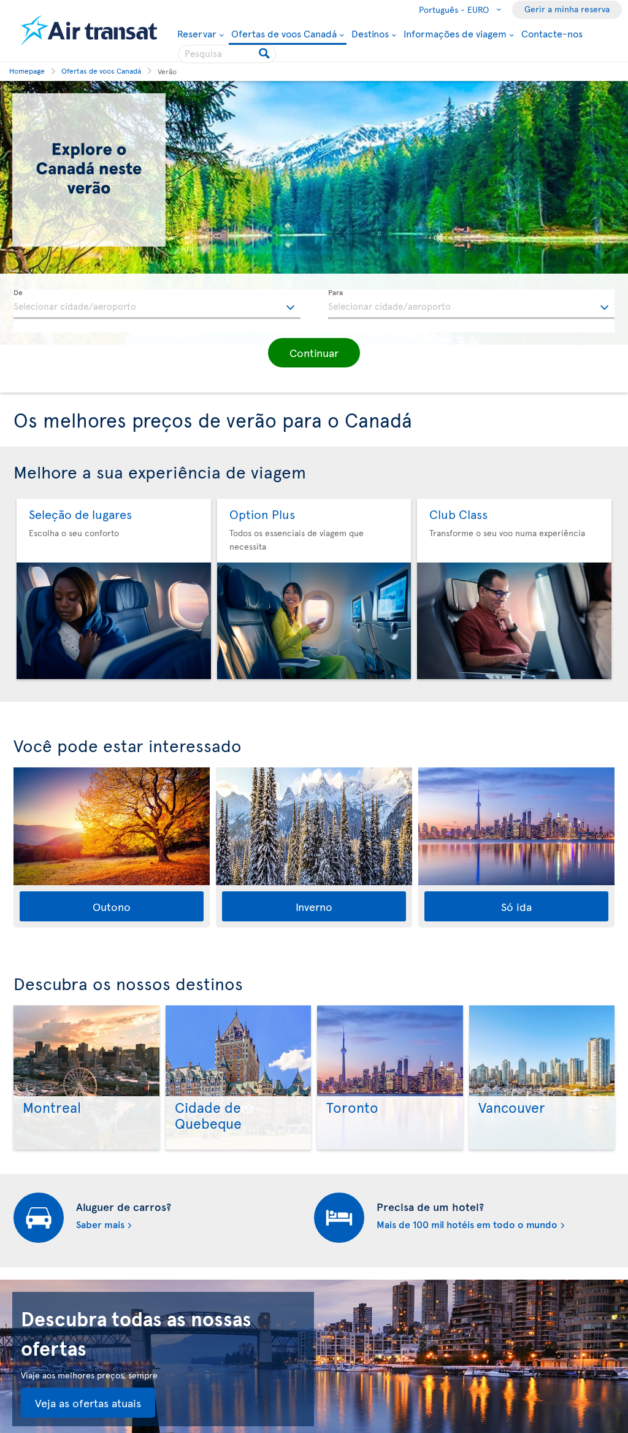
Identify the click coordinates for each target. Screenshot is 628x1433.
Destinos (370, 33)
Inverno (314, 906)
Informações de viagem (455, 33)
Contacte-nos (552, 33)
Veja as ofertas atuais (88, 1402)
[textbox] (157, 304)
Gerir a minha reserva (567, 9)
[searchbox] (227, 54)
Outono (112, 906)
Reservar (197, 33)
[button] (314, 352)
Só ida (516, 906)
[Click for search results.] (265, 54)
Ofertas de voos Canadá (284, 34)
